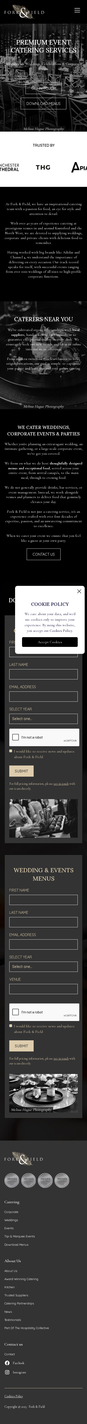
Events (8, 1228)
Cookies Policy (13, 1396)
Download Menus (16, 1244)
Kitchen (9, 1287)
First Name (19, 890)
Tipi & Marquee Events (19, 1236)
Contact (9, 1354)
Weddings (11, 1220)
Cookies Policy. (61, 630)
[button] (77, 10)
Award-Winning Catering (21, 1279)
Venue (15, 979)
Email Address (22, 686)
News (8, 1312)
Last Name (18, 664)
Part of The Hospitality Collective (26, 1328)
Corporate (11, 1212)
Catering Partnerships (19, 1303)
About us (10, 1271)
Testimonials (12, 1320)
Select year (20, 709)
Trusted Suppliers (16, 1295)
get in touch (61, 784)
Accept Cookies (50, 642)
